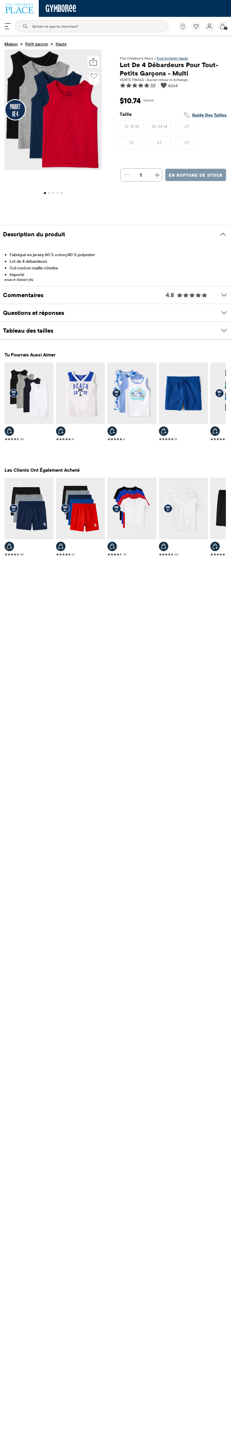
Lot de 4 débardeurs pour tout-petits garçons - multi (169, 69)
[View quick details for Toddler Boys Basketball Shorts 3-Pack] (9, 546)
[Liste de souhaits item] (198, 30)
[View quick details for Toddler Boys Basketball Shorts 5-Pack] (61, 546)
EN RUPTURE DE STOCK (196, 175)
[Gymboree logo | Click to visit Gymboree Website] (61, 8)
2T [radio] (187, 126)
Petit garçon (36, 44)
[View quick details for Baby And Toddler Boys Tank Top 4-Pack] (9, 431)
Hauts (61, 44)
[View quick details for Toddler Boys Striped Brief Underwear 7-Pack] (215, 431)
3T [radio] (131, 142)
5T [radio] (187, 142)
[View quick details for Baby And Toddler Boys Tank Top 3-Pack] (112, 431)
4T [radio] (159, 142)
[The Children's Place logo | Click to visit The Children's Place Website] (19, 8)
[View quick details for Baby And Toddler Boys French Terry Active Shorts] (163, 431)
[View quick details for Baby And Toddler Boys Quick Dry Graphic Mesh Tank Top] (61, 431)
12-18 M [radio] (132, 126)
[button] (196, 26)
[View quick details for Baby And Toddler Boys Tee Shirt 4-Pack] (112, 546)
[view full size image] (53, 168)
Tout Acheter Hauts (172, 58)
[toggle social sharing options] (93, 62)
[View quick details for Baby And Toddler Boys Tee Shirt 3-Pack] (163, 546)
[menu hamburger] (8, 26)
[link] (183, 26)
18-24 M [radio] (160, 126)
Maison (11, 44)
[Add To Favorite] (94, 76)
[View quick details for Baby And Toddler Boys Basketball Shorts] (215, 546)
